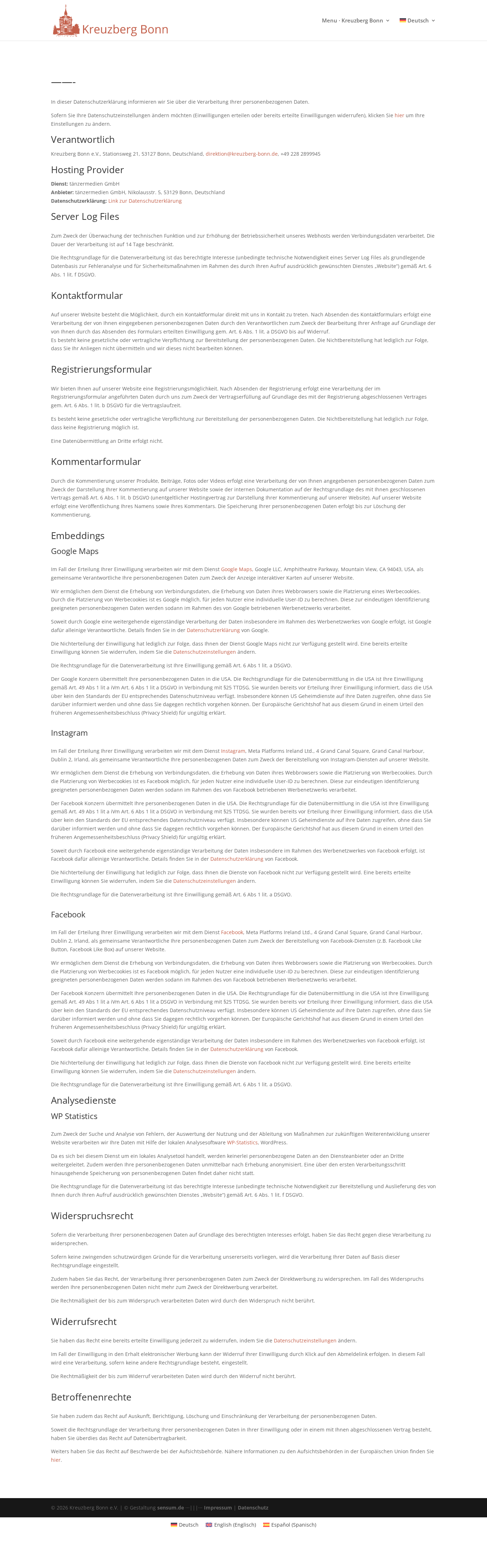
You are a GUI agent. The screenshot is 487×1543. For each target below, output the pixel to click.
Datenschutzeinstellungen (204, 651)
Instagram (233, 750)
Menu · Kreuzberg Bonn (352, 21)
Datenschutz (253, 1507)
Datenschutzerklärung (213, 630)
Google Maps (236, 569)
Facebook (232, 932)
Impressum (218, 1507)
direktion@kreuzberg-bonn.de (242, 153)
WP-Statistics (242, 1142)
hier (399, 115)
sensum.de (170, 1507)
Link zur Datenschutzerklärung (145, 200)
